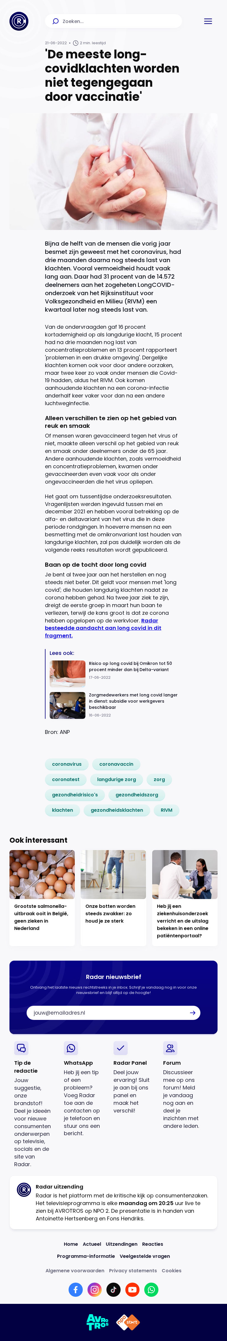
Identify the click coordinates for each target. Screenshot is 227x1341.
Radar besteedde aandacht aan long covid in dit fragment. (103, 628)
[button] (208, 21)
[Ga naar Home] (18, 21)
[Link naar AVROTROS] (98, 1322)
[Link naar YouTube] (132, 1290)
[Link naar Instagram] (94, 1290)
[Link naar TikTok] (113, 1290)
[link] (67, 764)
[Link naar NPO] (128, 1322)
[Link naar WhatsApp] (151, 1290)
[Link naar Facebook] (76, 1290)
